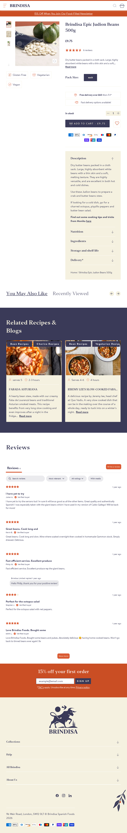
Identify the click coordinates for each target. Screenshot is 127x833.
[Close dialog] (109, 377)
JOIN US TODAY (88, 430)
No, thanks (88, 452)
